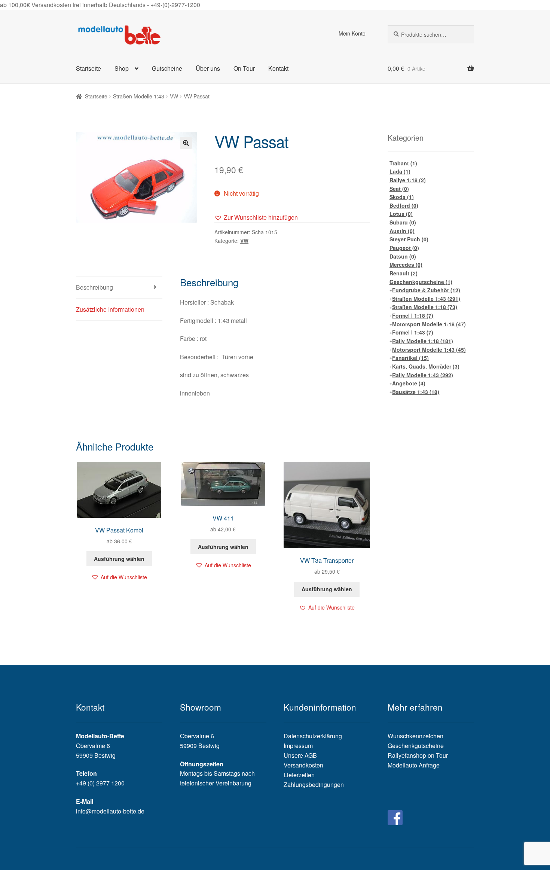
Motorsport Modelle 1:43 (429, 349)
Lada (399, 171)
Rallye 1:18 (407, 180)
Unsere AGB (300, 755)
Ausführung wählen (119, 558)
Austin (402, 231)
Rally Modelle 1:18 (422, 341)
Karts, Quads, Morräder (425, 366)
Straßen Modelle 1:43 (138, 96)
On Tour (244, 68)
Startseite (88, 68)
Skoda (401, 197)
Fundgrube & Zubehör (426, 290)
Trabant (403, 163)
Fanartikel (410, 357)
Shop (121, 68)
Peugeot (404, 247)
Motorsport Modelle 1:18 (429, 324)
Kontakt (278, 68)
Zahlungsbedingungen (314, 784)
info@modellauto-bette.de (110, 811)
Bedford (403, 205)
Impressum (298, 745)
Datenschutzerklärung (313, 736)
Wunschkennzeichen (415, 736)
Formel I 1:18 (412, 315)
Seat (399, 188)
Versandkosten (303, 765)
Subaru (402, 222)
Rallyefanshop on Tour (418, 755)
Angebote (408, 383)
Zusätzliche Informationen (110, 309)
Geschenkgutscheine (420, 282)
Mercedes (405, 264)
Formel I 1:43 (412, 332)
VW (174, 96)
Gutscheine (167, 68)
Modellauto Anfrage (414, 765)
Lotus (401, 213)
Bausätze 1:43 (415, 392)
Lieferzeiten (299, 774)
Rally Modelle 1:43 (422, 375)
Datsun (402, 256)
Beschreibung (94, 287)
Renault (403, 273)
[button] (256, 217)
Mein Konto (352, 33)
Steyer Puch (408, 239)
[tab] (119, 288)
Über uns (208, 68)
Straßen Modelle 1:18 (424, 307)
